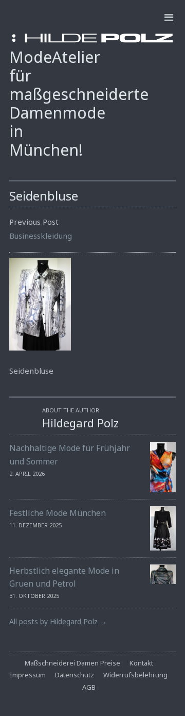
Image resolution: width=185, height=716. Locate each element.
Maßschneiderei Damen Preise (72, 663)
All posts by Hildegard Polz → (58, 621)
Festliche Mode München (57, 513)
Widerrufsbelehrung (135, 674)
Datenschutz (74, 674)
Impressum (28, 674)
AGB (89, 687)
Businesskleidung (40, 235)
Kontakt (141, 663)
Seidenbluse (43, 195)
